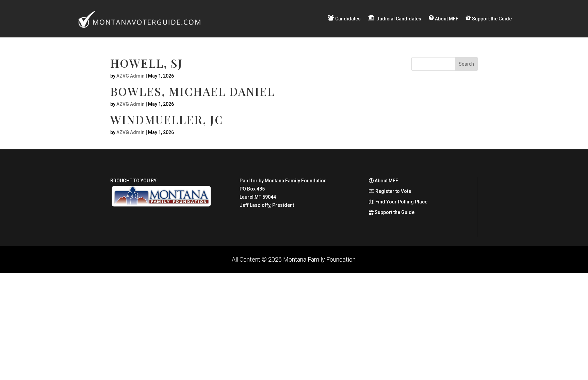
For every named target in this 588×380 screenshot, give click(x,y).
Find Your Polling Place (400, 201)
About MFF (386, 180)
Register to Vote (392, 191)
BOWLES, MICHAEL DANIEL (192, 91)
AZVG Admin (130, 76)
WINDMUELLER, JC (167, 119)
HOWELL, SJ (146, 63)
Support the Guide (394, 212)
